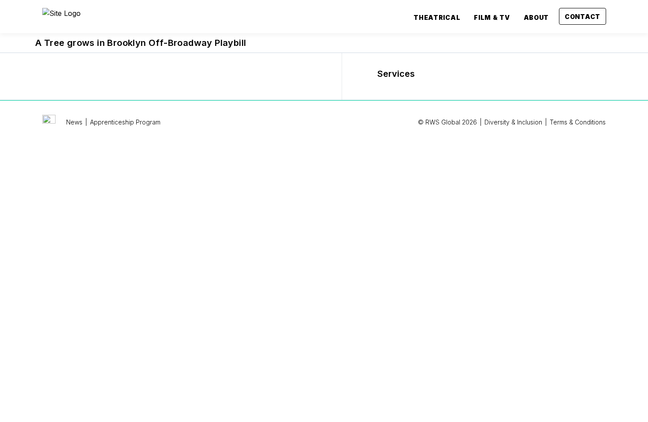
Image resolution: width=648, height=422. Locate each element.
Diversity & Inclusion (513, 122)
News (74, 122)
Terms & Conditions (578, 122)
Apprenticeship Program (125, 122)
